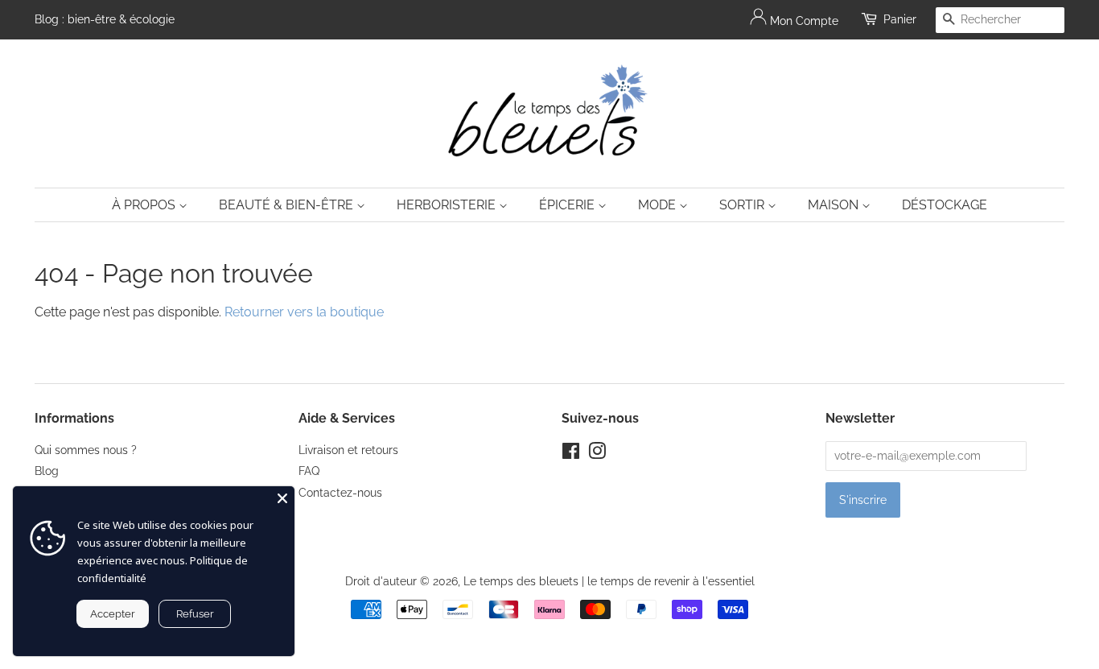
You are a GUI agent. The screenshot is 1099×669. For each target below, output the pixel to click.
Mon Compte (802, 20)
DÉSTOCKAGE (944, 205)
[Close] (282, 498)
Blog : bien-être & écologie (105, 19)
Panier (899, 19)
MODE (658, 205)
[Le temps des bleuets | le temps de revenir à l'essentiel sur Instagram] (597, 454)
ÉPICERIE (568, 205)
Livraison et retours (348, 450)
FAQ (308, 471)
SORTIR (743, 205)
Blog (47, 471)
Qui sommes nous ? (86, 450)
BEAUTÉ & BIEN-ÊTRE (287, 205)
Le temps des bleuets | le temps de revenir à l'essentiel (609, 581)
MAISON (835, 205)
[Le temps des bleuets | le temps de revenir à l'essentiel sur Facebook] (571, 454)
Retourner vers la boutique (304, 312)
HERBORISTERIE (448, 205)
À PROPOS (145, 205)
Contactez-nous (340, 492)
